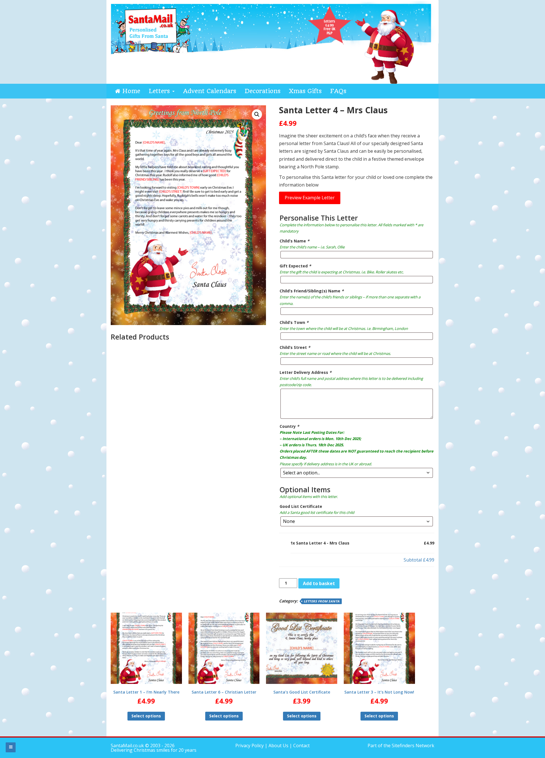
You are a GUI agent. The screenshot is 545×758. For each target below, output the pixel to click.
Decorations (262, 91)
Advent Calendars (209, 91)
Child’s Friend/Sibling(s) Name (312, 291)
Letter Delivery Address (306, 372)
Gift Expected (295, 266)
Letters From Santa (322, 601)
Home (130, 91)
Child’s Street (295, 347)
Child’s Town (294, 322)
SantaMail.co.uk (127, 745)
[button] (257, 114)
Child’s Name (294, 241)
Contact (301, 745)
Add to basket (319, 583)
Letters (160, 91)
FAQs (338, 91)
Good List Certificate (301, 506)
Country (289, 426)
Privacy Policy (250, 745)
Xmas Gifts (305, 91)
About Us (278, 745)
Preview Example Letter (310, 197)
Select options (146, 716)
